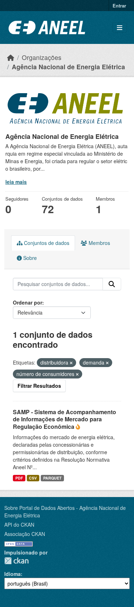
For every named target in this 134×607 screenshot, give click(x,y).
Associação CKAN (24, 533)
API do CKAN (19, 524)
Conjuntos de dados (46, 242)
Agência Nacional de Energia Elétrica (68, 66)
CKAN (16, 561)
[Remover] (71, 363)
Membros (98, 242)
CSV (33, 478)
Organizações (41, 57)
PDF (19, 478)
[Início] (10, 57)
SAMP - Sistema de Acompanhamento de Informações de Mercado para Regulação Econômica (64, 419)
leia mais (16, 181)
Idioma (12, 573)
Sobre (29, 257)
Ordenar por (27, 302)
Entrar (119, 5)
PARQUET (52, 478)
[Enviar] (112, 284)
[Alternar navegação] (119, 27)
